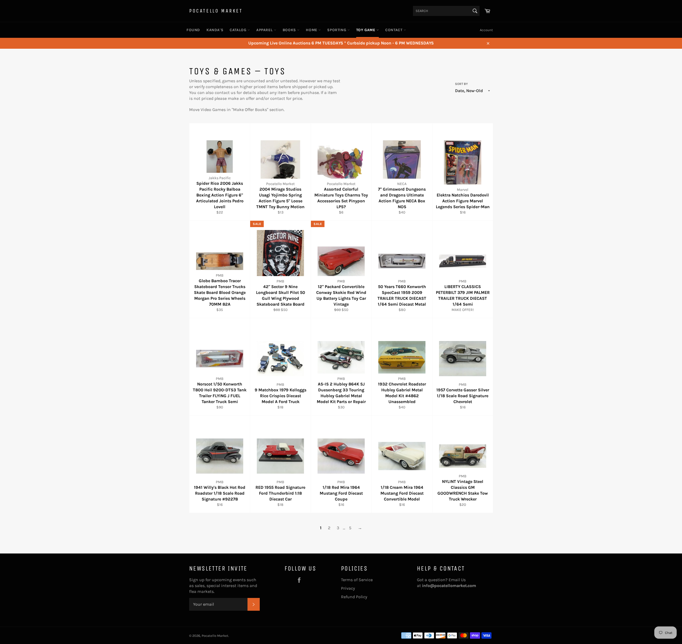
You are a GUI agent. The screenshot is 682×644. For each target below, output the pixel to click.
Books (290, 30)
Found (193, 30)
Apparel (265, 30)
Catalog (238, 30)
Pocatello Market (216, 11)
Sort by (461, 84)
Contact (394, 30)
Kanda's (214, 30)
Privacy (348, 588)
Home (312, 30)
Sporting (337, 30)
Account (486, 30)
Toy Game (366, 30)
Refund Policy (354, 596)
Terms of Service (357, 579)
